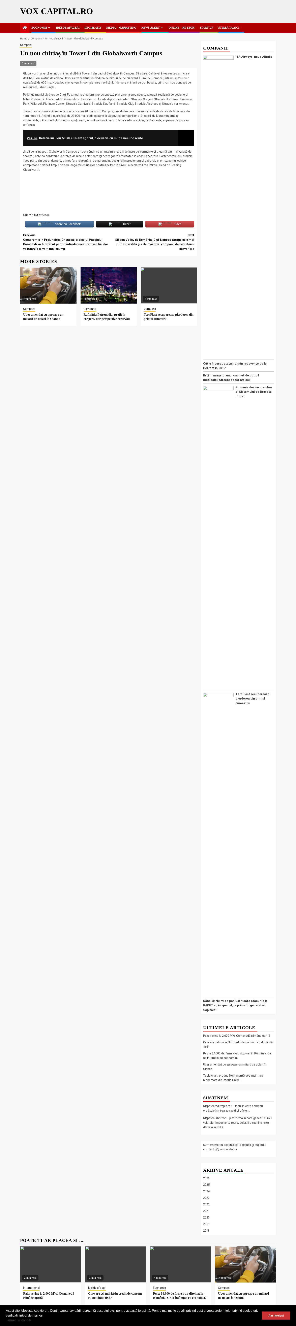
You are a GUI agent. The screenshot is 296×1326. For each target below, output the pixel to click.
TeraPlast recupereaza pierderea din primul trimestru (252, 698)
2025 (206, 1185)
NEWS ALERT (150, 27)
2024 (206, 1191)
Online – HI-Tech (182, 27)
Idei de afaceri (68, 27)
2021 (206, 1211)
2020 (206, 1217)
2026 (206, 1178)
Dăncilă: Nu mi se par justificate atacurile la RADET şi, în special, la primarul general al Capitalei (235, 1005)
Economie (39, 27)
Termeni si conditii (19, 1320)
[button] (33, 1320)
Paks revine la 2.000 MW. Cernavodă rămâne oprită (236, 1036)
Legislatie (93, 27)
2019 (206, 1224)
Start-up (206, 27)
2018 (206, 1230)
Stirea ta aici (228, 27)
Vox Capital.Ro (56, 11)
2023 (206, 1198)
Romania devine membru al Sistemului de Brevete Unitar (254, 392)
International (31, 1287)
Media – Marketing (121, 27)
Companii (26, 45)
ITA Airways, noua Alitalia (254, 57)
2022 (206, 1204)
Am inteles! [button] (276, 1315)
